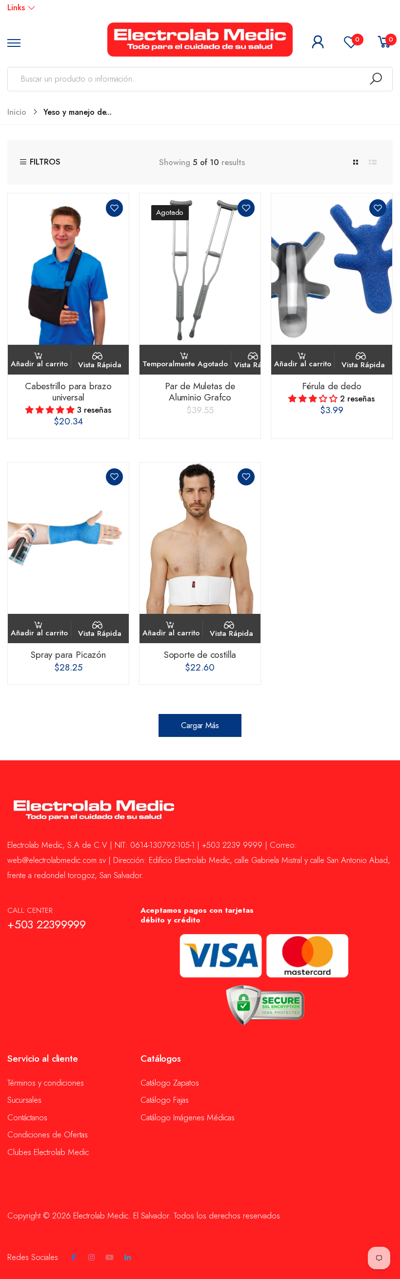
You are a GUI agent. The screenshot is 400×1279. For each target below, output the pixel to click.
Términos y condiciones (45, 1083)
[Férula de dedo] (331, 269)
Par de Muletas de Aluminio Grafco (200, 391)
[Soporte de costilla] (200, 538)
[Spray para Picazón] (68, 538)
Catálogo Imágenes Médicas (187, 1117)
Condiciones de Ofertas (47, 1134)
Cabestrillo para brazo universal (68, 391)
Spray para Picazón (68, 654)
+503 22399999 (46, 924)
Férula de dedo (331, 386)
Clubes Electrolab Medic (48, 1152)
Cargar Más (200, 725)
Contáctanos (27, 1117)
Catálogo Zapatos (169, 1083)
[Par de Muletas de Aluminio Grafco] (200, 269)
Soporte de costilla (200, 654)
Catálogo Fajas (164, 1100)
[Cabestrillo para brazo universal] (68, 269)
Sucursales (24, 1100)
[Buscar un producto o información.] (376, 79)
